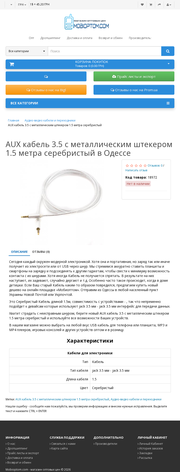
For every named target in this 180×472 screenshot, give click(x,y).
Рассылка (145, 458)
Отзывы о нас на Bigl (48, 89)
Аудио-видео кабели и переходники (50, 120)
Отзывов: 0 (155, 166)
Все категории (24, 103)
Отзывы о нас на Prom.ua (136, 89)
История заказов (151, 448)
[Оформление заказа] (159, 4)
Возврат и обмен (19, 462)
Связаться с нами (63, 444)
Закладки (145, 453)
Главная (13, 120)
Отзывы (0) (41, 252)
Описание (19, 252)
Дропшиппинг (17, 448)
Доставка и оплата (20, 458)
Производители (105, 444)
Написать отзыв (136, 170)
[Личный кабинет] (169, 4)
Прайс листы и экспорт (136, 76)
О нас (11, 444)
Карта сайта (59, 448)
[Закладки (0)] (142, 4)
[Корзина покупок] (150, 4)
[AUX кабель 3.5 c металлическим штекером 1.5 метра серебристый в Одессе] (62, 203)
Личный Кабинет (151, 444)
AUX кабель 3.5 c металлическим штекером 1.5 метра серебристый (62, 399)
